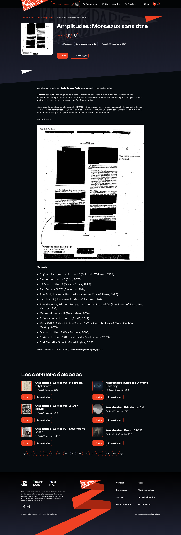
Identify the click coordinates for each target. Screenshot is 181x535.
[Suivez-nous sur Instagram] (28, 507)
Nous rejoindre (112, 4)
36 (66, 453)
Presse (141, 483)
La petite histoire (146, 497)
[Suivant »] (121, 453)
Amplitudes (48, 17)
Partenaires (121, 490)
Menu (146, 4)
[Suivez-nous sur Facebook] (23, 507)
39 (86, 453)
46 (114, 453)
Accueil (24, 17)
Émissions (35, 17)
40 (93, 453)
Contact (120, 483)
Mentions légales (146, 490)
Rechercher (91, 4)
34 (52, 453)
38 (80, 453)
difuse (157, 514)
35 (59, 453)
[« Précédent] (24, 453)
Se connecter (144, 504)
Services (132, 4)
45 (107, 453)
